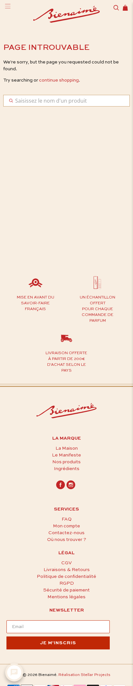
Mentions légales (66, 597)
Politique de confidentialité (66, 576)
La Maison (67, 448)
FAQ (67, 519)
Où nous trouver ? (66, 539)
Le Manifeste (66, 455)
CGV (66, 563)
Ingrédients (66, 469)
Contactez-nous (66, 533)
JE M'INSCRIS (58, 643)
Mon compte (66, 526)
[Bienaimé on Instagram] (70, 488)
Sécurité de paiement (66, 590)
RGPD (66, 583)
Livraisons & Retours (67, 570)
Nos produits (66, 462)
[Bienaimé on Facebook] (60, 488)
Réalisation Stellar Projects (84, 675)
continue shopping (59, 80)
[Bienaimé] (66, 15)
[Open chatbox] (14, 672)
